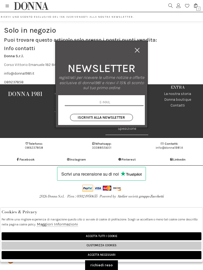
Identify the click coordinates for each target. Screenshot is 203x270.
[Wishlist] (187, 6)
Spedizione (127, 128)
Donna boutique (177, 99)
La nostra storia (177, 93)
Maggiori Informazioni (57, 224)
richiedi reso (101, 265)
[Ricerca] (170, 6)
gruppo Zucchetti (151, 196)
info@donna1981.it (19, 73)
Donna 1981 (25, 94)
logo (31, 6)
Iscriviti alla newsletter (101, 117)
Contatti (177, 105)
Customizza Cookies (101, 245)
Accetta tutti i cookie (101, 236)
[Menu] (7, 6)
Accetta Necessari (102, 255)
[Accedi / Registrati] (178, 6)
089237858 (14, 82)
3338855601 (102, 146)
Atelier (122, 196)
